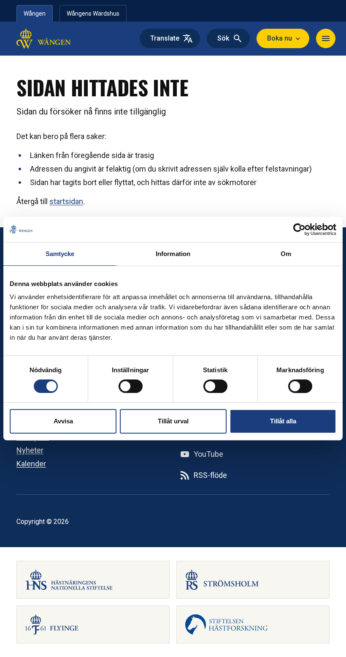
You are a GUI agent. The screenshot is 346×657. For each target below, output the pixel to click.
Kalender (31, 463)
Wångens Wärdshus (93, 13)
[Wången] (70, 38)
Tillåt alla (283, 421)
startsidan (66, 201)
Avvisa (63, 421)
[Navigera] (325, 38)
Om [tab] (286, 253)
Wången (35, 13)
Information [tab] (173, 253)
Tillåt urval (173, 421)
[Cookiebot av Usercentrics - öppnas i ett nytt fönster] (299, 229)
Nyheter (29, 450)
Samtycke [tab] (60, 253)
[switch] (131, 386)
